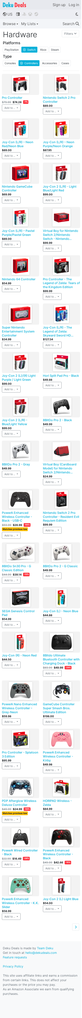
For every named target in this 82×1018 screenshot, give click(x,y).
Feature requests (15, 957)
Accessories (49, 63)
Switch (29, 49)
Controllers (29, 63)
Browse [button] (10, 23)
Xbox (43, 49)
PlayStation (12, 49)
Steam (55, 49)
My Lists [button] (29, 23)
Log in (74, 4)
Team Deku (45, 948)
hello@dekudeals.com (41, 953)
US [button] (7, 14)
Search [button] (71, 23)
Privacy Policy (13, 966)
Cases (65, 63)
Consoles (10, 63)
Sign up (59, 4)
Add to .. (10, 107)
